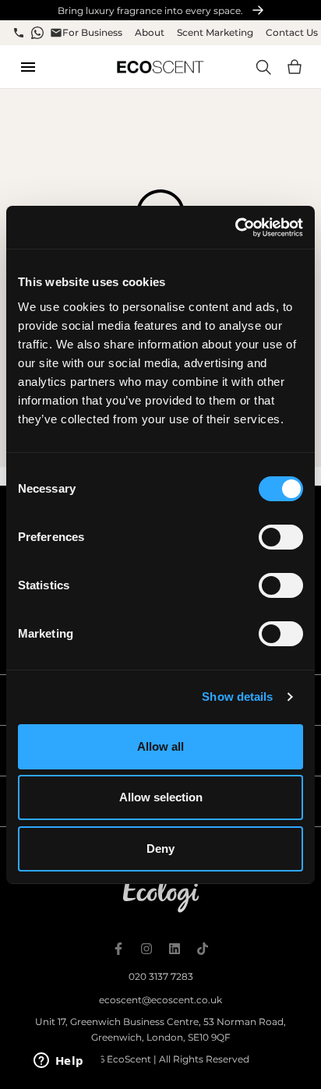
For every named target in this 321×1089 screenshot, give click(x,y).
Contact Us (292, 32)
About (149, 32)
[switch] (281, 537)
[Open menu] (28, 67)
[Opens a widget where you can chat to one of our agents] (58, 1061)
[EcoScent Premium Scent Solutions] (160, 67)
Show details (237, 696)
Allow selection (161, 797)
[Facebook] (118, 948)
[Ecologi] (160, 894)
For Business (92, 32)
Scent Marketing (215, 32)
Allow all (160, 746)
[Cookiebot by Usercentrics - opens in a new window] (235, 227)
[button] (294, 67)
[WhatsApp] (37, 33)
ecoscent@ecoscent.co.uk (160, 1000)
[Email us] (56, 33)
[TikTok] (202, 948)
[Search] (263, 67)
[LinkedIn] (174, 948)
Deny (160, 848)
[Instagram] (146, 948)
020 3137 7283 (161, 976)
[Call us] (18, 33)
